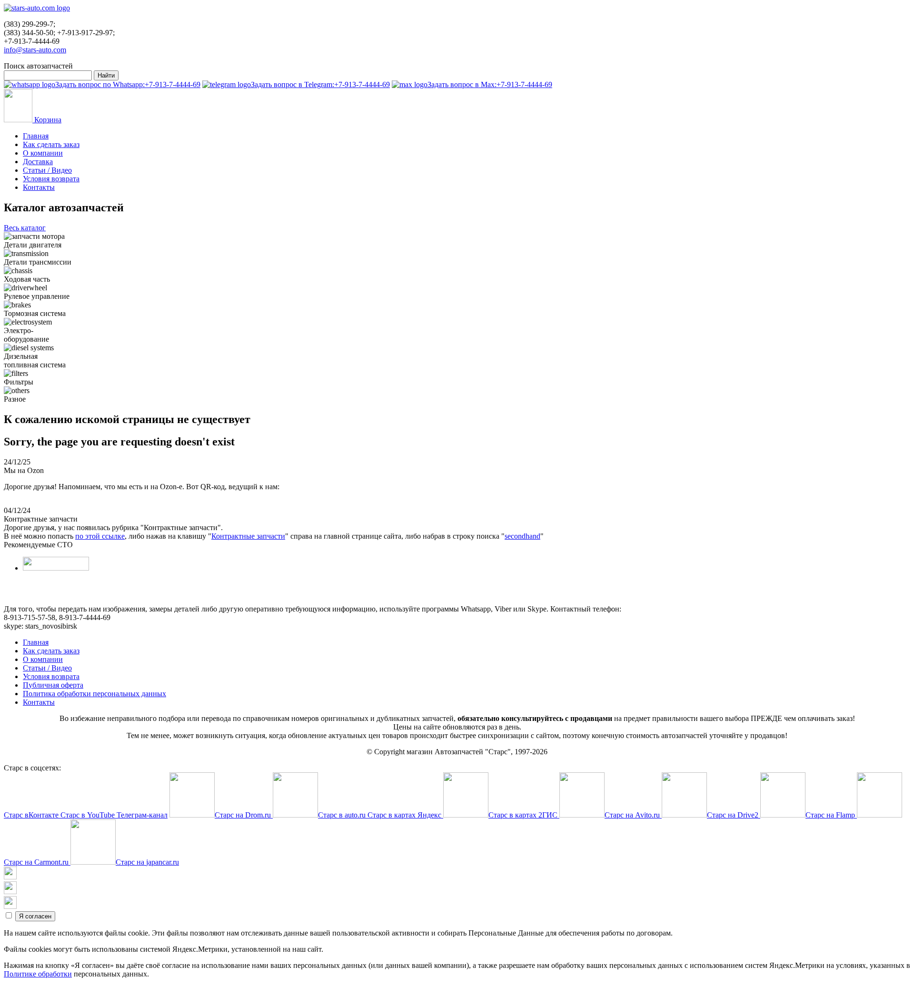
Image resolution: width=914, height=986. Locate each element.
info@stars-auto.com (35, 50)
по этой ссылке (100, 536)
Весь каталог (25, 228)
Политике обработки (38, 974)
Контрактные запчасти (248, 536)
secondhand (522, 536)
